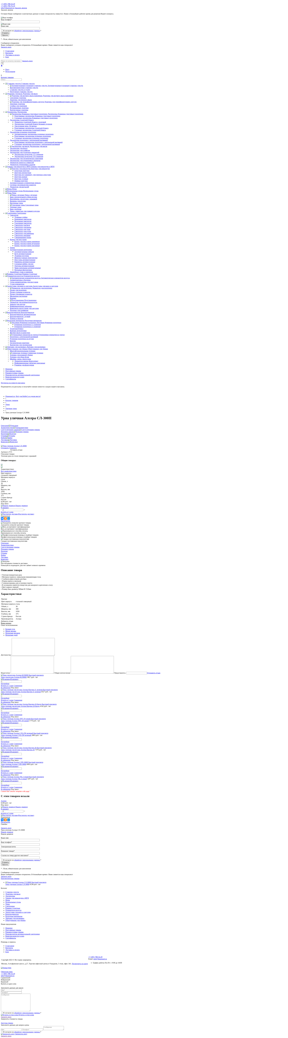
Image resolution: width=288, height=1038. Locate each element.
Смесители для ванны (22, 227)
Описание (5, 426)
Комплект (4, 442)
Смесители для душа (22, 229)
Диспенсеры (10, 896)
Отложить (5, 448)
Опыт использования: (9, 625)
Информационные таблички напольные (29, 363)
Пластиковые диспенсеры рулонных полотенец (32, 136)
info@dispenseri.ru (7, 8)
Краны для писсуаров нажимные (27, 241)
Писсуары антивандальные (24, 260)
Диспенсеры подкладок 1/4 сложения (28, 156)
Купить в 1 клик (7, 512)
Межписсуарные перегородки (25, 258)
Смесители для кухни (22, 231)
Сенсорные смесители (23, 223)
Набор (3, 438)
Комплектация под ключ (14, 377)
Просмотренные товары (10, 878)
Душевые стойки (20, 217)
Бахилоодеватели (12, 914)
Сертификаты (10, 379)
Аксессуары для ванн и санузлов (18, 912)
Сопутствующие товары (10, 430)
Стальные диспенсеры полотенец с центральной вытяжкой (37, 144)
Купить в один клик (26, 1015)
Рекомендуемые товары (14, 373)
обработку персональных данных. (27, 31)
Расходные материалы (13, 916)
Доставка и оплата (12, 55)
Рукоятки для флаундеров (24, 365)
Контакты (9, 53)
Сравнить (13, 448)
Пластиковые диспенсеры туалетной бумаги (31, 128)
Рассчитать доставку (26, 514)
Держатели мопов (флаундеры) (26, 361)
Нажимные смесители (22, 219)
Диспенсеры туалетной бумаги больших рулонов (33, 124)
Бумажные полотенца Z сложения (27, 327)
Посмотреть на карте (80, 964)
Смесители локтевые (22, 235)
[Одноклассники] (5, 518)
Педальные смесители (22, 221)
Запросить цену (21, 1034)
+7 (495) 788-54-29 (8, 4)
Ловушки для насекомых (14, 918)
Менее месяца (10, 631)
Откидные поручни (21, 171)
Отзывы (4, 436)
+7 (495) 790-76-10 (8, 6)
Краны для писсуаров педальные (27, 244)
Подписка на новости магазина (13, 383)
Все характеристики (8, 471)
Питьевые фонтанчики (23, 270)
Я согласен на (22, 31)
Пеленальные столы (13, 902)
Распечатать (5, 521)
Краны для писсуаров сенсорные (27, 246)
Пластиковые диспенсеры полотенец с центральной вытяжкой (38, 142)
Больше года (10, 629)
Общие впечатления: (62, 673)
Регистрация (10, 71)
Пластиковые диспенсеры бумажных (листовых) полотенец (37, 116)
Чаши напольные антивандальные (27, 268)
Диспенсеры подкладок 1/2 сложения (28, 154)
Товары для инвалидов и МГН (17, 898)
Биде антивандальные (22, 254)
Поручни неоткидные (22, 173)
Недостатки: (5, 673)
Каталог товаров (7, 77)
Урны (7, 904)
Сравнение (18, 686)
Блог (7, 57)
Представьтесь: (120, 673)
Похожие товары (7, 432)
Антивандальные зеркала (24, 252)
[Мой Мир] (8, 518)
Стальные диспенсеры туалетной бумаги (30, 130)
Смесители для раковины (24, 233)
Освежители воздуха (13, 910)
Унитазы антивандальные (24, 266)
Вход (7, 69)
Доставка (4, 440)
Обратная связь (7, 972)
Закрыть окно (6, 47)
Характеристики (7, 428)
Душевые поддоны (21, 256)
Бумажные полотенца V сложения (27, 325)
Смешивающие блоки (22, 237)
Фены (7, 900)
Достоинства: (6, 655)
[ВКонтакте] (2, 518)
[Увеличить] (14, 446)
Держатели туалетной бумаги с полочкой (30, 122)
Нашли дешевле (7, 832)
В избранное (6, 688)
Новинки (8, 369)
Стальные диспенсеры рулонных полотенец (31, 138)
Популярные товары (13, 371)
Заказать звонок (21, 8)
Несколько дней (11, 635)
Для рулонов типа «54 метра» (25, 126)
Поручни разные (20, 177)
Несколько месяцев (12, 633)
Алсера (3, 801)
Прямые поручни (21, 181)
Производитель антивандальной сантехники (22, 375)
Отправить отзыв (153, 673)
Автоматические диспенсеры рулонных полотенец (34, 134)
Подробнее (5, 684)
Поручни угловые (21, 179)
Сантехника (10, 906)
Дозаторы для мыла (12, 894)
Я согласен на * (22, 1013)
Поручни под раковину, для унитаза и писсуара (32, 175)
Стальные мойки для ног (24, 264)
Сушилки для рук (12, 892)
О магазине (9, 51)
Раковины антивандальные (24, 262)
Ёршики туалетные (12, 908)
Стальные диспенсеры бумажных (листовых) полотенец (36, 118)
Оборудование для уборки (15, 920)
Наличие (4, 434)
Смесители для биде (22, 225)
